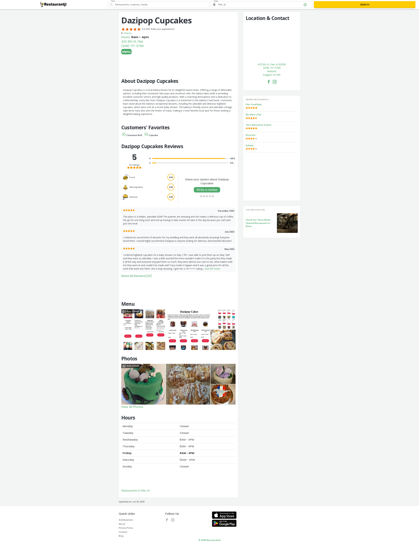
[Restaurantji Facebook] (167, 520)
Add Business (126, 519)
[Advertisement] (178, 63)
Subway (250, 145)
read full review (212, 268)
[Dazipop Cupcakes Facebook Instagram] (275, 82)
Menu (126, 52)
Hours (125, 37)
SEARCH (364, 4)
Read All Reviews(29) (136, 276)
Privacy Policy (126, 527)
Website (271, 71)
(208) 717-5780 (132, 46)
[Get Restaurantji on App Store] (224, 515)
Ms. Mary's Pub (253, 114)
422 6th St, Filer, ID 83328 (272, 64)
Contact (123, 532)
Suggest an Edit (272, 74)
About (122, 524)
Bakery (128, 33)
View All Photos (132, 407)
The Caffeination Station (258, 125)
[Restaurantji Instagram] (173, 520)
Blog (121, 535)
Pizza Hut (250, 135)
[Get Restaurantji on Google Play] (224, 523)
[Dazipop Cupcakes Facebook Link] (269, 82)
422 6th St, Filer (132, 41)
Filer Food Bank (254, 104)
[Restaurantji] (53, 4)
